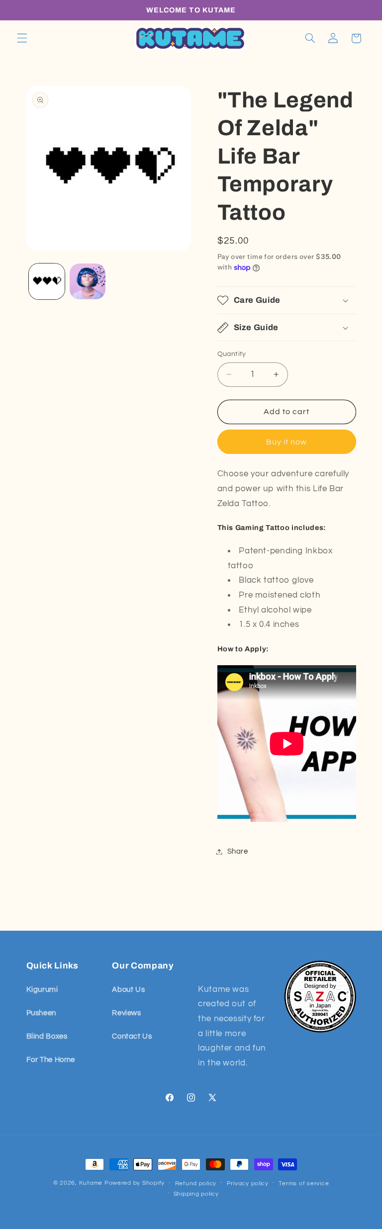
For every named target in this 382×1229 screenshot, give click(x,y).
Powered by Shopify (134, 1183)
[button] (21, 38)
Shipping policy (196, 1194)
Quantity (231, 354)
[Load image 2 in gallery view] (87, 281)
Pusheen (41, 1013)
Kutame (90, 1183)
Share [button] (237, 851)
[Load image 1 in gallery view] (47, 281)
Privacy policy (248, 1183)
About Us (128, 989)
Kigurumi (42, 989)
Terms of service (304, 1183)
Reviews (126, 1013)
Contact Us (132, 1036)
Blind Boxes (47, 1036)
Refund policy (196, 1183)
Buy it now (286, 442)
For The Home (51, 1059)
